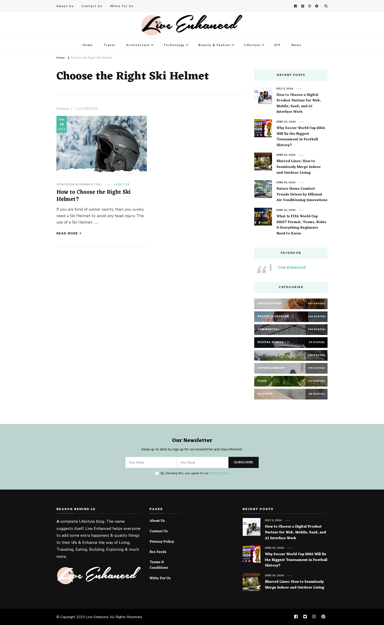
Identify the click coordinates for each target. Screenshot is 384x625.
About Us (65, 6)
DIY (277, 45)
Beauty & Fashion (214, 45)
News (296, 45)
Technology (174, 45)
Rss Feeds (158, 552)
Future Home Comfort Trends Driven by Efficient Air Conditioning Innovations (301, 194)
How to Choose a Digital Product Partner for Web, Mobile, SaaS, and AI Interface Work (298, 103)
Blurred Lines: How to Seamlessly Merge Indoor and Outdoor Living (298, 167)
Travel (109, 45)
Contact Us (92, 6)
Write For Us (122, 6)
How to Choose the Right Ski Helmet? (93, 195)
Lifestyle (252, 45)
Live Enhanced (292, 267)
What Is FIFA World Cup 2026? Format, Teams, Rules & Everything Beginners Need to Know (301, 225)
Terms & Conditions (159, 565)
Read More (67, 233)
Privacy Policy (219, 473)
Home (88, 45)
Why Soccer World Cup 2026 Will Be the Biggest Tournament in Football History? (300, 136)
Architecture (138, 45)
